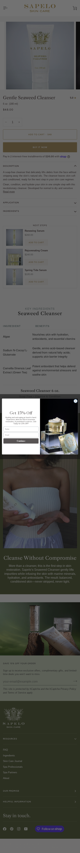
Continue (21, 440)
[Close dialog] (75, 401)
